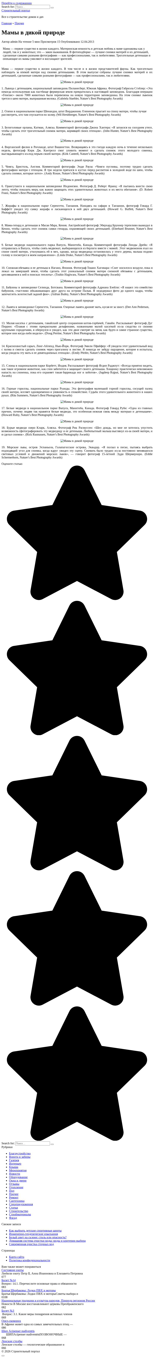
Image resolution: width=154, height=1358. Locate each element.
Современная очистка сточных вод (31, 1244)
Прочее (13, 1194)
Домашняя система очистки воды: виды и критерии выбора (47, 1240)
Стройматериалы (20, 1214)
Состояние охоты (13, 1270)
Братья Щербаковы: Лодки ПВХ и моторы (29, 1290)
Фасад (13, 1217)
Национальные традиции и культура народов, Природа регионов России (48, 1300)
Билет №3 (8, 1310)
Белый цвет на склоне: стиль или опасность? (37, 1237)
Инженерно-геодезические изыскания (33, 1234)
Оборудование (18, 1177)
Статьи (13, 1207)
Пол (11, 1190)
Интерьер (15, 1163)
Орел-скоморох (11, 1320)
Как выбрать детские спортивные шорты (35, 1230)
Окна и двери (17, 1180)
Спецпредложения (21, 1204)
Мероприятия (17, 1170)
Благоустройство (20, 1153)
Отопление (16, 1187)
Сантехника (16, 1200)
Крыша (13, 1167)
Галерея (14, 1160)
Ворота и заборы (19, 1156)
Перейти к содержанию (17, 3)
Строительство (18, 1211)
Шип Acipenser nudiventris (18, 1331)
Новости (14, 1173)
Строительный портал (16, 10)
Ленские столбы (12, 1341)
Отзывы (14, 1183)
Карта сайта (16, 1256)
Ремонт (13, 1197)
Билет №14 (9, 1280)
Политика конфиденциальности (29, 1260)
